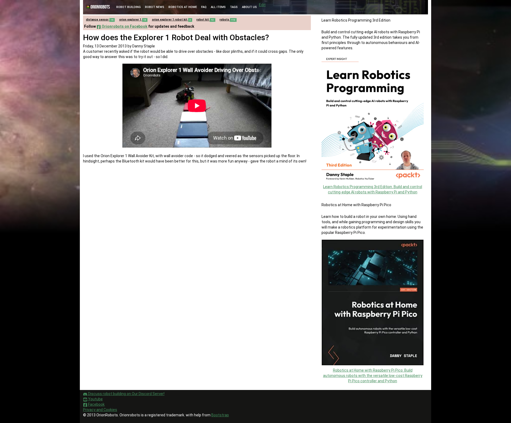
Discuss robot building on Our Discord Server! (125, 394)
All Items (218, 7)
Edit (262, 5)
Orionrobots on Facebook (124, 26)
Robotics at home (182, 7)
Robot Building (128, 7)
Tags (234, 7)
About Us (249, 7)
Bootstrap (220, 415)
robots (227, 19)
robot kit (205, 19)
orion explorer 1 (132, 19)
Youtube (95, 399)
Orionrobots (100, 7)
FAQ (204, 7)
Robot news (154, 7)
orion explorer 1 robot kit (171, 19)
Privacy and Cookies (100, 410)
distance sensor (99, 19)
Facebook (96, 404)
